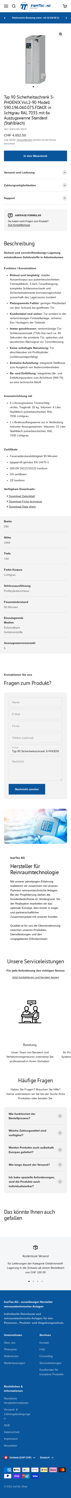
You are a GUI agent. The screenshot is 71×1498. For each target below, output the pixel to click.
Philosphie (10, 1349)
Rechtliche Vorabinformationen (16, 1400)
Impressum (11, 1438)
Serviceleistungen (50, 1363)
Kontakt (44, 1342)
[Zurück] (4, 17)
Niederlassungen (14, 1363)
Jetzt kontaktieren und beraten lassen (35, 977)
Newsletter (10, 1445)
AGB (7, 1425)
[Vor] (66, 17)
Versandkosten (25, 140)
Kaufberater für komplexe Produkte (51, 1372)
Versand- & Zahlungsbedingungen (17, 1414)
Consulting (46, 1356)
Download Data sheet (22, 506)
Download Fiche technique (25, 501)
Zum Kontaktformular (19, 225)
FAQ (42, 1349)
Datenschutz (12, 1432)
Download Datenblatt (22, 496)
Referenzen (11, 1356)
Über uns (9, 1342)
